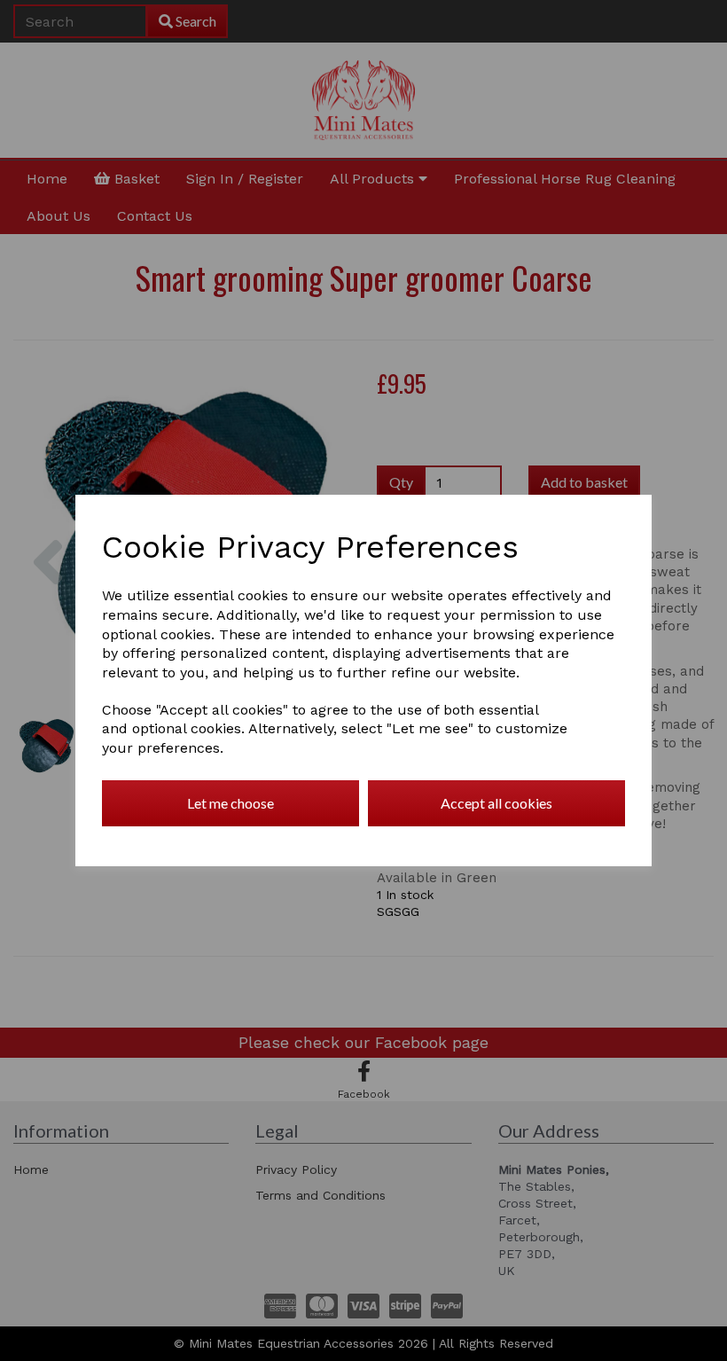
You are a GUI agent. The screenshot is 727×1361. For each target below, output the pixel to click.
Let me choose (230, 802)
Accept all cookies (496, 802)
